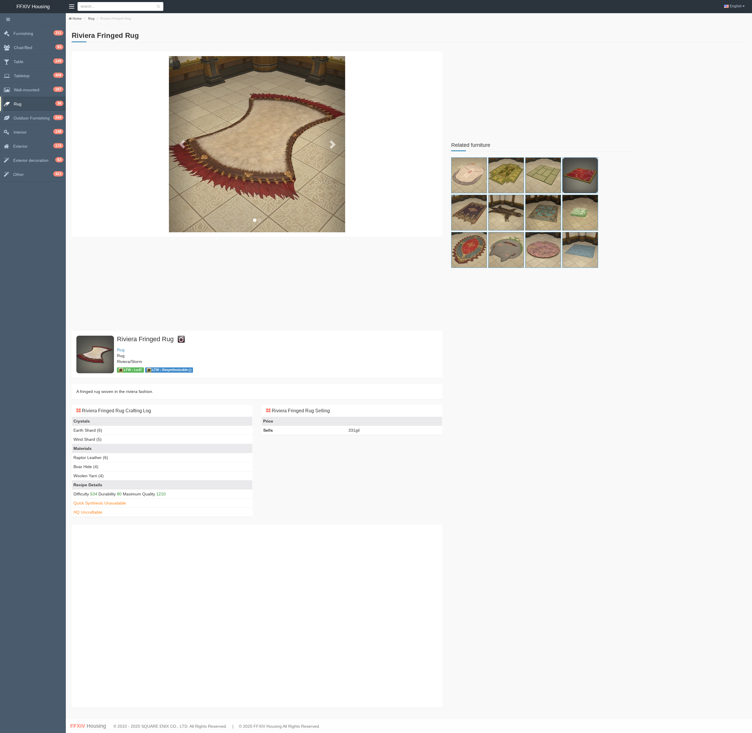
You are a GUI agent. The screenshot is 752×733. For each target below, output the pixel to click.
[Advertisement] (248, 284)
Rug (91, 18)
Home (77, 18)
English (736, 6)
